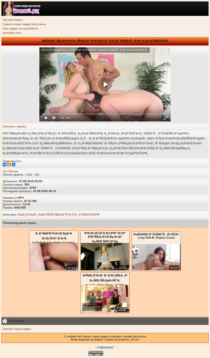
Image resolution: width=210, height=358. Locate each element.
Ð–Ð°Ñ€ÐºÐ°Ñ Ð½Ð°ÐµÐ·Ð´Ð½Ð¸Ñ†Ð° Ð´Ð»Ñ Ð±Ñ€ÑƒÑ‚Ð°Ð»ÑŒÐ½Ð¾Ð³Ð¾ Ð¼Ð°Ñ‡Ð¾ (54, 240)
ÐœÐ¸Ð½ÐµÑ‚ (27, 214)
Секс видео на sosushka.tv (20, 28)
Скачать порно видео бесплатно (24, 24)
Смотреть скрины (14, 126)
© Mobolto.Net (105, 347)
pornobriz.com (12, 32)
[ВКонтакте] (4, 164)
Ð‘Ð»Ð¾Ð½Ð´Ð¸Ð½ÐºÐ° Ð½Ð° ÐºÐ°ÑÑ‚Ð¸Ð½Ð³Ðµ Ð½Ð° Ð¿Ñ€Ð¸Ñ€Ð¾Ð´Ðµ (105, 237)
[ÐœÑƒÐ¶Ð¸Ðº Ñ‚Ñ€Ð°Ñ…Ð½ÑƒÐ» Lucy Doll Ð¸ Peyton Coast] (156, 269)
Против (13, 171)
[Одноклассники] (9, 164)
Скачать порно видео (17, 328)
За (4, 171)
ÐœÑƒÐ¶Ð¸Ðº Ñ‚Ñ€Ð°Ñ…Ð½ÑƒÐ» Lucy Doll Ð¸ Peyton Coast (156, 236)
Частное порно (13, 19)
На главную (15, 320)
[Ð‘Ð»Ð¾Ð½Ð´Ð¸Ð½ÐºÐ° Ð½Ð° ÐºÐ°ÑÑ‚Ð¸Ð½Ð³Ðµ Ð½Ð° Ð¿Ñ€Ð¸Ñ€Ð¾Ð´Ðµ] (105, 269)
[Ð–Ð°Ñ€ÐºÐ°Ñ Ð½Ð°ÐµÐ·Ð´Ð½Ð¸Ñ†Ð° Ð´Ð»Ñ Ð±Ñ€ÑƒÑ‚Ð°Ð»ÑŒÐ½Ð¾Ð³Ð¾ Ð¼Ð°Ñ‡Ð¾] (54, 269)
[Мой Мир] (13, 164)
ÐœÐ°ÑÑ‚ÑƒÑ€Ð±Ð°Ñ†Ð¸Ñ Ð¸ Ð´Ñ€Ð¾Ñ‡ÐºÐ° (69, 214)
